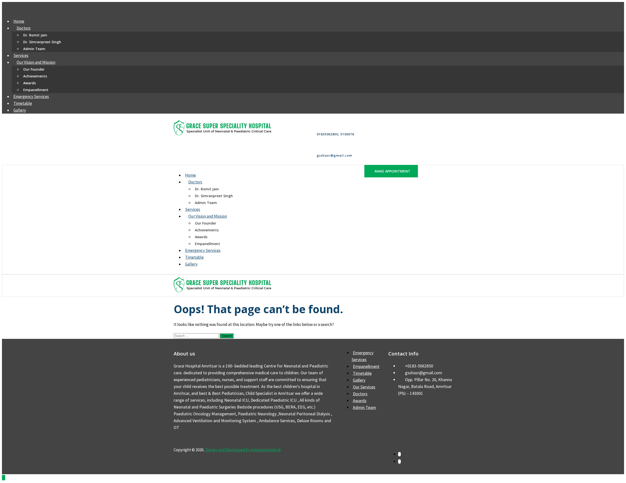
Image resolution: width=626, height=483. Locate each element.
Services (20, 55)
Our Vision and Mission (36, 62)
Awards (29, 83)
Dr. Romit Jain (35, 35)
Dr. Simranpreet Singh (42, 42)
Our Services (364, 387)
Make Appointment (392, 171)
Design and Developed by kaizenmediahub (243, 449)
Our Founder (34, 69)
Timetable (22, 103)
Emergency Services (31, 96)
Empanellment (35, 89)
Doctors (24, 28)
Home (18, 21)
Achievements (35, 76)
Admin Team (34, 48)
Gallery (19, 110)
